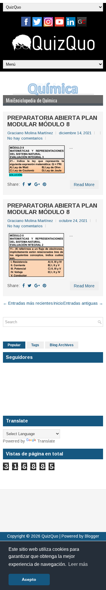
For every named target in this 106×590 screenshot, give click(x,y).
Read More (84, 184)
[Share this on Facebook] (23, 184)
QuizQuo (50, 536)
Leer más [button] (78, 564)
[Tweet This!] (29, 184)
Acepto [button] (29, 579)
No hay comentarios (25, 138)
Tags (35, 345)
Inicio (58, 303)
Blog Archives (62, 345)
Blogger (92, 536)
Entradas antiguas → (83, 303)
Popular (14, 345)
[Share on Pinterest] (44, 184)
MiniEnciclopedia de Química (31, 100)
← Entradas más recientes (28, 303)
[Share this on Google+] (37, 184)
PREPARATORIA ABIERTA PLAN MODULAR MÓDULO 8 (52, 121)
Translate (46, 441)
